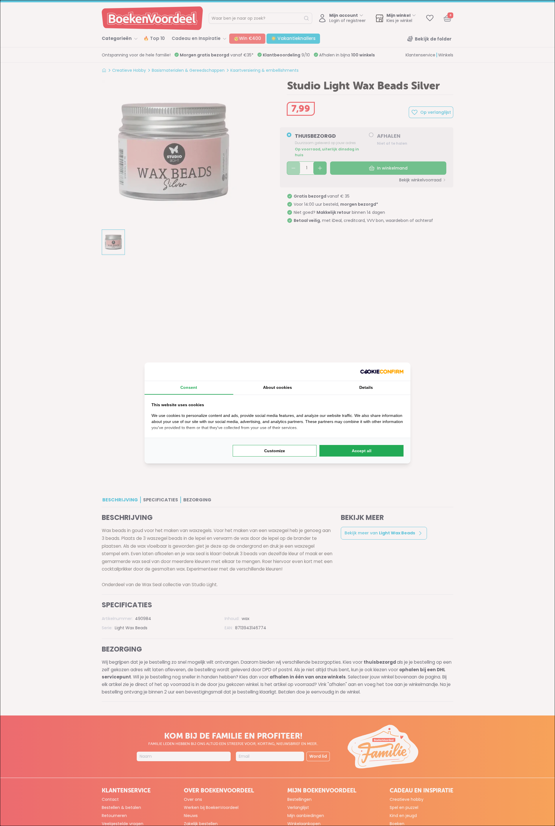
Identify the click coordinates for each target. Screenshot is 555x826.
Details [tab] (366, 387)
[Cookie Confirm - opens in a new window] (382, 371)
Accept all (361, 450)
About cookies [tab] (277, 387)
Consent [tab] (188, 387)
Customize (274, 450)
